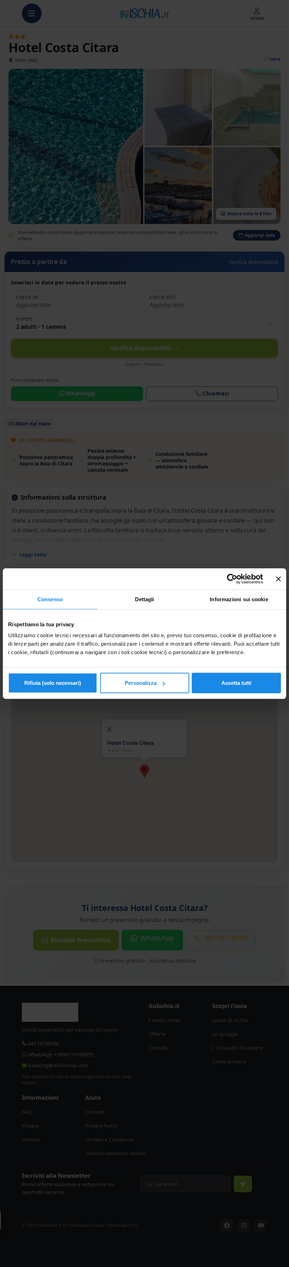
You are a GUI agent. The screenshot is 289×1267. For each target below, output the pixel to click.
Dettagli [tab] (144, 599)
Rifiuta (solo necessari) (52, 683)
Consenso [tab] (50, 599)
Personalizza (140, 683)
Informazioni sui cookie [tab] (239, 599)
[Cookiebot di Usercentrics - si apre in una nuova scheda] (232, 578)
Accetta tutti (236, 683)
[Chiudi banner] (278, 578)
